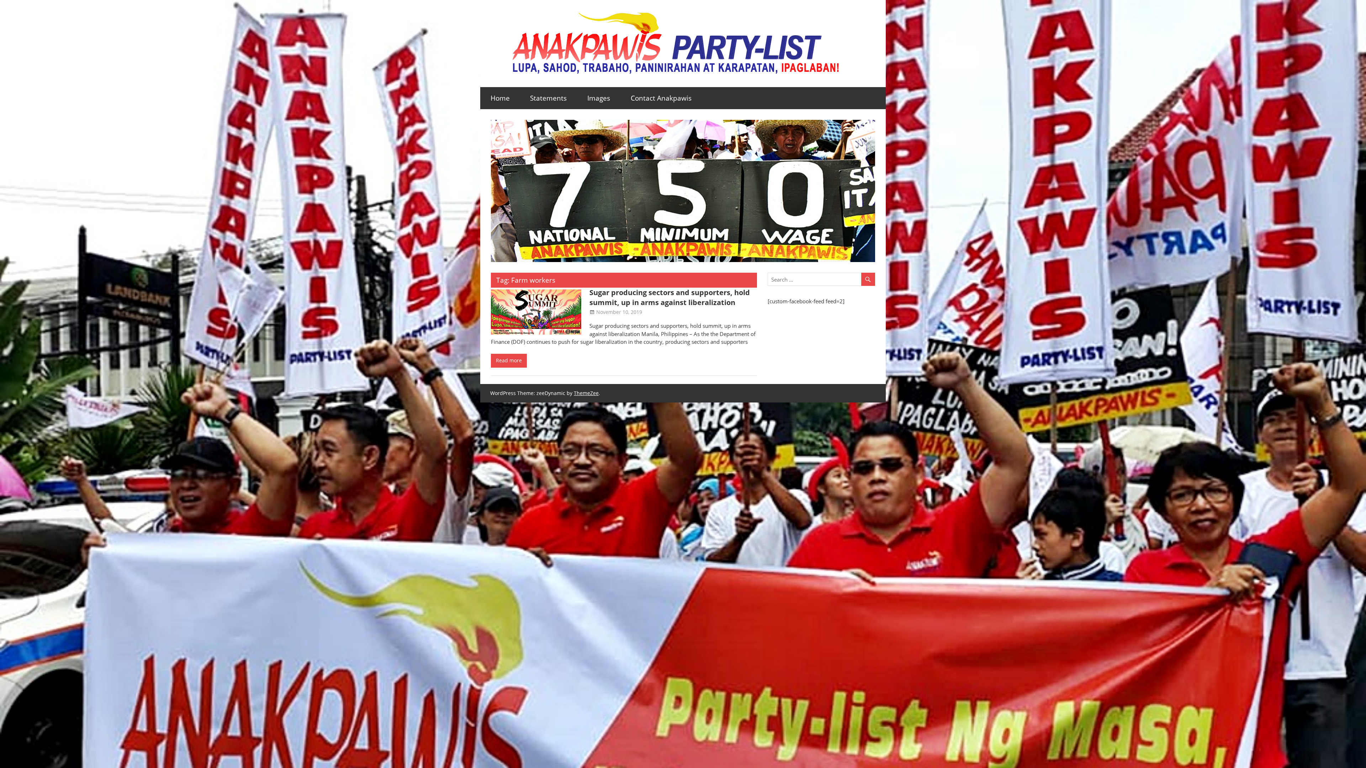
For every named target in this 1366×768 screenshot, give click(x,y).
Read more (509, 360)
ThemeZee (586, 393)
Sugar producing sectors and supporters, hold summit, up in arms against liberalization (669, 297)
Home (500, 98)
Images (598, 98)
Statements (548, 98)
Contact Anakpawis (661, 98)
